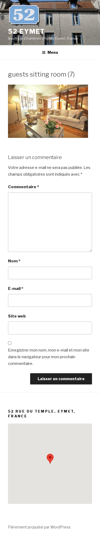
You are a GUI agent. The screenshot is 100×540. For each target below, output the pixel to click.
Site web (17, 316)
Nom (14, 261)
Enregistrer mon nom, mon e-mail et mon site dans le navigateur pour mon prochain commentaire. (48, 357)
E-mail (15, 288)
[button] (50, 459)
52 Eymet (26, 31)
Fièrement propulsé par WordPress (39, 527)
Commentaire (23, 186)
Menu (52, 52)
